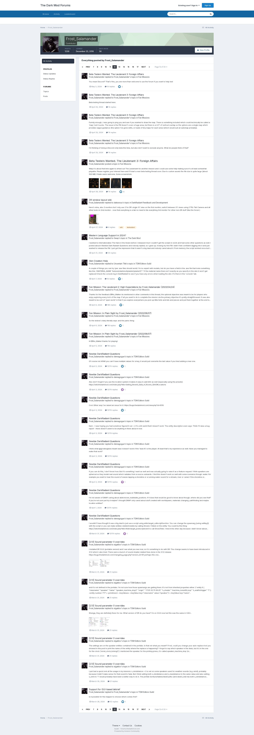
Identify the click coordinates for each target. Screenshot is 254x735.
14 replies (110, 86)
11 (110, 67)
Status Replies (49, 79)
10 (106, 67)
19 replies (110, 279)
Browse (46, 14)
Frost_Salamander (96, 77)
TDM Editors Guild (143, 263)
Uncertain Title (120, 263)
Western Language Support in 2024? (107, 235)
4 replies (111, 227)
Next (143, 67)
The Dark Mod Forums (55, 5)
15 (128, 67)
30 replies (111, 253)
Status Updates (198, 14)
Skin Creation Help (98, 261)
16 (133, 67)
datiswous (118, 202)
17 (138, 67)
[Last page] (149, 67)
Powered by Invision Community (127, 731)
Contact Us (127, 725)
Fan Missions (143, 77)
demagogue (119, 356)
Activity (57, 14)
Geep (116, 238)
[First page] (82, 67)
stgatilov (117, 544)
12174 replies (112, 366)
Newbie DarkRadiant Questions (104, 354)
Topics (46, 91)
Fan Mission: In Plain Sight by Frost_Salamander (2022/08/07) (120, 313)
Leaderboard (69, 14)
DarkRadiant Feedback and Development (150, 202)
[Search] (211, 14)
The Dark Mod (134, 238)
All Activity (47, 61)
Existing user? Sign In (188, 5)
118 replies (111, 325)
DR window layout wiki (100, 200)
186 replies (111, 305)
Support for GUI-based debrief (104, 689)
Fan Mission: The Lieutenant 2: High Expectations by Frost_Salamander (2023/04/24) (132, 287)
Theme (115, 725)
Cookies (138, 725)
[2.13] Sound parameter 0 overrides (107, 542)
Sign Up (208, 5)
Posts (45, 96)
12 (114, 67)
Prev (88, 67)
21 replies (113, 572)
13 (119, 67)
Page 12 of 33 (160, 67)
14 (124, 67)
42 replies (113, 702)
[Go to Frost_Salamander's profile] (84, 76)
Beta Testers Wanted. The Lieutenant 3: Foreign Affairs (116, 74)
